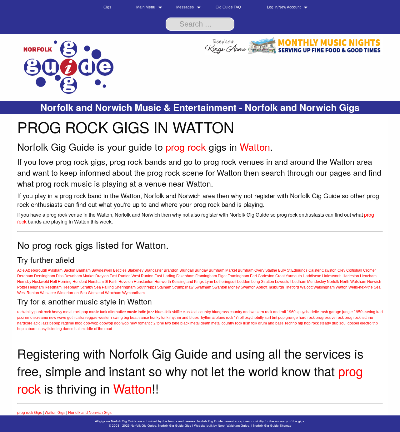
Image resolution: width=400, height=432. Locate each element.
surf (268, 317)
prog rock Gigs (29, 412)
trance (143, 317)
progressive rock (330, 317)
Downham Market (79, 276)
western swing (110, 317)
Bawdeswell (102, 270)
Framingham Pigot (211, 276)
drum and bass (270, 323)
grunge (292, 317)
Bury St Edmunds (293, 270)
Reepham (70, 287)
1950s (359, 312)
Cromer (369, 270)
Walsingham (324, 287)
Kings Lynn (203, 281)
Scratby (86, 287)
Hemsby (24, 281)
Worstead (96, 293)
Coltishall (354, 270)
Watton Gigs (55, 412)
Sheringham (125, 287)
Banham (83, 270)
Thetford (292, 287)
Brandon (171, 270)
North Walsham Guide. (234, 425)
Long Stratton (262, 281)
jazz (150, 312)
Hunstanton (143, 281)
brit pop (278, 317)
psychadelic (308, 312)
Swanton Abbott (254, 287)
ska (81, 317)
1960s (292, 312)
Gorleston (266, 276)
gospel (353, 323)
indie (142, 312)
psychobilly (254, 317)
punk (38, 312)
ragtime (67, 323)
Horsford (79, 281)
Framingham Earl (242, 276)
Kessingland (182, 281)
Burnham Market (223, 270)
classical (190, 312)
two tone (172, 323)
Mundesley (316, 281)
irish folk (250, 323)
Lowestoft (283, 281)
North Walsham (353, 281)
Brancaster (153, 270)
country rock (232, 323)
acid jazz (40, 323)
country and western (247, 312)
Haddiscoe (312, 276)
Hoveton (125, 281)
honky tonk (159, 317)
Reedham (53, 287)
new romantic (141, 323)
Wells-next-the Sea (364, 287)
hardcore (24, 323)
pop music (90, 312)
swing (370, 312)
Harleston (350, 276)
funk (103, 312)
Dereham (25, 276)
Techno (290, 323)
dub (335, 323)
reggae (91, 317)
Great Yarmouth (288, 276)
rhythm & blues (212, 317)
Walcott (306, 287)
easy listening (50, 329)
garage (335, 312)
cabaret (31, 329)
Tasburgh (276, 287)
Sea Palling (104, 287)
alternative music (122, 312)
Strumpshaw (182, 287)
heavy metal (62, 312)
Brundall (186, 270)
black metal (190, 323)
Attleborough (36, 270)
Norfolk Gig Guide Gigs (174, 425)
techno (367, 317)
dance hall (72, 329)
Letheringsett (225, 281)
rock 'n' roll (235, 317)
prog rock (186, 146)
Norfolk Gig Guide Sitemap (272, 425)
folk (168, 312)
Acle (21, 270)
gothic (72, 317)
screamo (40, 317)
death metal (211, 323)
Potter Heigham (30, 287)
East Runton (120, 276)
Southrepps (146, 287)
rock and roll (275, 312)
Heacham (368, 276)
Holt (53, 281)
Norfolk (333, 281)
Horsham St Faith (103, 281)
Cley (341, 270)
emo (28, 317)
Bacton (69, 270)
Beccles (120, 270)
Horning (65, 281)
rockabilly (25, 312)
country (204, 312)
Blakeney (135, 270)
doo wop (121, 323)
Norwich (374, 281)
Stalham (164, 287)
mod (78, 323)
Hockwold (40, 281)
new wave (57, 317)
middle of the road (97, 329)
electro (366, 323)
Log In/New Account (284, 7)
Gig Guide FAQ (228, 7)
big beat (131, 317)
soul (343, 323)
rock (47, 312)
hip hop (304, 323)
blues (159, 312)
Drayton (102, 276)
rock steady (321, 323)
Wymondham (133, 293)
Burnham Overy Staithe (257, 270)
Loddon (243, 281)
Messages (185, 7)
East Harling (164, 276)
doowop (106, 323)
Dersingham (44, 276)
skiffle (177, 312)
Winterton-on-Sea (72, 293)
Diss (59, 276)
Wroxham (113, 293)
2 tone (158, 323)
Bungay (201, 270)
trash (324, 312)
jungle (347, 312)
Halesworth (332, 276)
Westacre (48, 293)
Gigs (107, 7)
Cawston (329, 270)
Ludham (299, 281)
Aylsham (55, 270)
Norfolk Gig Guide (143, 425)
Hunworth (162, 281)
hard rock (307, 317)
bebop (54, 323)
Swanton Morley (226, 287)
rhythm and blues (184, 317)
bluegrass (220, 312)
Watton (255, 146)
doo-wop (90, 323)
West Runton (142, 276)
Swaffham (202, 287)
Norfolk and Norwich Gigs (90, 412)
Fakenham (185, 276)
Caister (314, 270)
